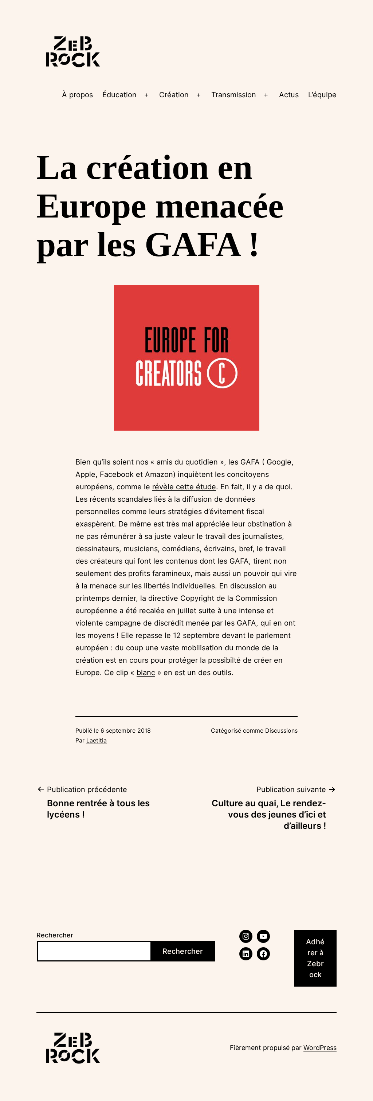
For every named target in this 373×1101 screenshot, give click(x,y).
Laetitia (96, 740)
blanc (146, 672)
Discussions (281, 730)
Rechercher (54, 935)
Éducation (119, 94)
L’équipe (322, 94)
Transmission (233, 94)
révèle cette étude (184, 486)
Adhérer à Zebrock (315, 958)
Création (174, 94)
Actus (289, 94)
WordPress (320, 1047)
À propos (77, 94)
